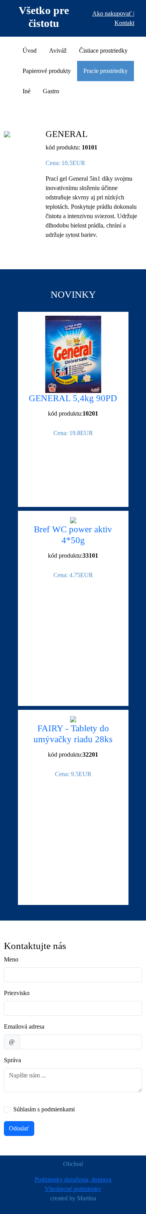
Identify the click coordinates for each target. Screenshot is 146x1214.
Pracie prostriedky (105, 71)
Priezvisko (17, 993)
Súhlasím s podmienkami (44, 1109)
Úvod (30, 50)
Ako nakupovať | (113, 13)
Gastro (51, 91)
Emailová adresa (24, 1026)
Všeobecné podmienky (73, 1189)
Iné (26, 91)
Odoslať (19, 1128)
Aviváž (58, 50)
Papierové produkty (47, 71)
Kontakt (124, 23)
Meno (11, 959)
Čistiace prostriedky (103, 50)
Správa (12, 1060)
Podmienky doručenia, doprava (73, 1179)
